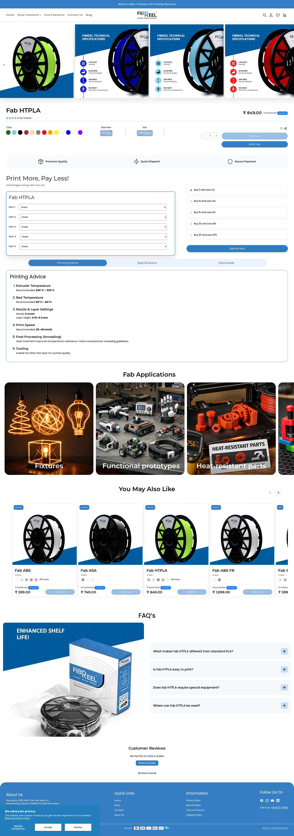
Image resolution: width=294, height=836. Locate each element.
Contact (118, 810)
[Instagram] (267, 800)
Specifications (147, 263)
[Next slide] (290, 65)
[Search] (264, 15)
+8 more (175, 579)
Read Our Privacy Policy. (17, 818)
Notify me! (254, 144)
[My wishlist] (277, 14)
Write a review (147, 763)
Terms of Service (195, 810)
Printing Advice (67, 263)
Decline (78, 827)
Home (117, 800)
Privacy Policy (193, 800)
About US (119, 815)
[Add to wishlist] (281, 128)
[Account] (271, 15)
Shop (117, 805)
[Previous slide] (3, 65)
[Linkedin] (278, 800)
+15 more (44, 579)
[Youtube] (272, 800)
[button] (12, 118)
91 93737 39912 (280, 807)
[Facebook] (262, 800)
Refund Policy (193, 805)
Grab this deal (237, 248)
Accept (48, 827)
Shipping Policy (194, 815)
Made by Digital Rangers (275, 828)
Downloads (226, 263)
